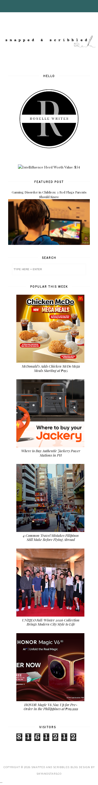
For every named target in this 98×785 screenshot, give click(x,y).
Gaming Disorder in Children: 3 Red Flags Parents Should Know (49, 194)
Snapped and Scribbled (50, 767)
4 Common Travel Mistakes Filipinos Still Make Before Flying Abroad (51, 537)
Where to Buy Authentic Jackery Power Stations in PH (50, 452)
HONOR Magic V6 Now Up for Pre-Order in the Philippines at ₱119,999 (51, 706)
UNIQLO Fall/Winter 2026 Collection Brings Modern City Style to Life (50, 622)
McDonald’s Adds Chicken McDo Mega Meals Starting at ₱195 (51, 368)
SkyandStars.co (49, 773)
